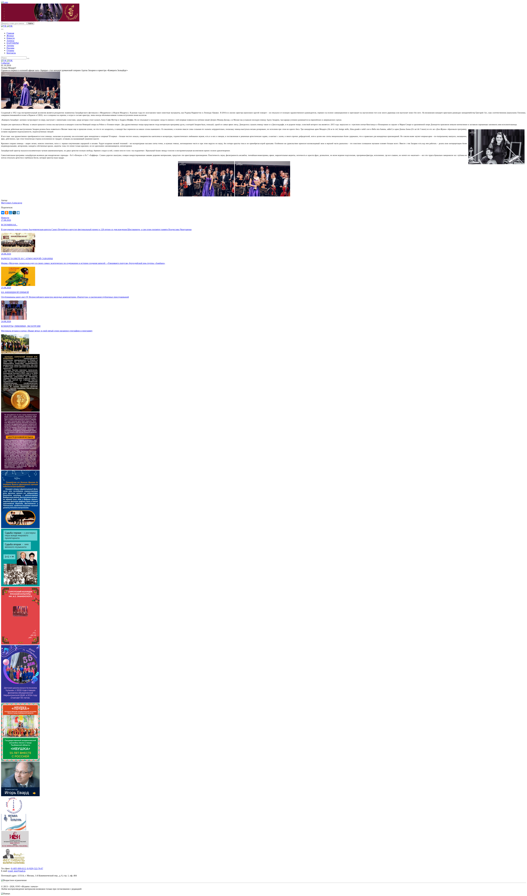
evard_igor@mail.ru (16, 871)
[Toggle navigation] (2, 29)
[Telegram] (18, 212)
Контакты (11, 53)
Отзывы (10, 50)
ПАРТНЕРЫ (13, 43)
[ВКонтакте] (2, 212)
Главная (10, 33)
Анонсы (10, 40)
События (5, 63)
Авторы (10, 45)
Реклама (10, 48)
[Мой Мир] (10, 212)
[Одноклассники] (6, 212)
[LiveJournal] (14, 212)
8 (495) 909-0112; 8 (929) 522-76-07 (27, 868)
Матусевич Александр (11, 203)
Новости (11, 38)
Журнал (10, 35)
